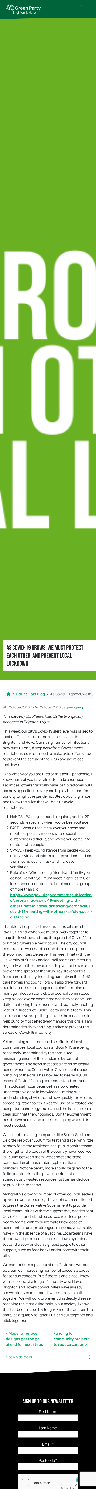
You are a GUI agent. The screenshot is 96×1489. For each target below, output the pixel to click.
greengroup (75, 707)
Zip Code (48, 1460)
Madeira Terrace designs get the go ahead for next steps (24, 1339)
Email (48, 1444)
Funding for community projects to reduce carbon (72, 1339)
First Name (48, 1411)
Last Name (48, 1427)
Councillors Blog (30, 694)
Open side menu (20, 1357)
